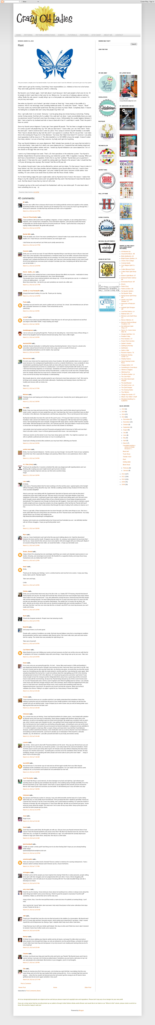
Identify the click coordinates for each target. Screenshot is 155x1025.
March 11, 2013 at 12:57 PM (31, 285)
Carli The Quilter (28, 778)
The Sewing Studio (127, 390)
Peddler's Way (125, 336)
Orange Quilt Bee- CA (128, 334)
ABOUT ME (108, 35)
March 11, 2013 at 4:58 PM (31, 528)
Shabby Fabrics (126, 359)
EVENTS (61, 35)
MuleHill (25, 627)
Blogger (81, 1010)
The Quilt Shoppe (126, 387)
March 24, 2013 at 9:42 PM (31, 930)
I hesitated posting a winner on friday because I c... (129, 447)
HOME (18, 35)
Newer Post (22, 987)
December (126, 419)
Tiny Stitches (125, 392)
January (126, 470)
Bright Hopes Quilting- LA (129, 258)
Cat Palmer (26, 650)
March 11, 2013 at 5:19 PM (31, 585)
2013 (123, 417)
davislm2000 (27, 343)
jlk (24, 202)
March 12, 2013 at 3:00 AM (31, 691)
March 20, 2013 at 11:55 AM (31, 910)
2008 (123, 484)
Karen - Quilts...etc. (29, 272)
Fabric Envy (125, 286)
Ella (24, 968)
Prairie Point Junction (127, 341)
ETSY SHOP (96, 35)
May (124, 438)
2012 (123, 474)
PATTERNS (28, 35)
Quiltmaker (124, 348)
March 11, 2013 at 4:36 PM (31, 475)
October (125, 424)
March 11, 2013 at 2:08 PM (31, 401)
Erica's (123, 284)
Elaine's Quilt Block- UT (128, 275)
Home (55, 987)
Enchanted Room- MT (128, 282)
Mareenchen (27, 358)
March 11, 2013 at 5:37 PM (31, 621)
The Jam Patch (125, 376)
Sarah (25, 827)
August (125, 430)
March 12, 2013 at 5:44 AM (31, 736)
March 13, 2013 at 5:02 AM (31, 821)
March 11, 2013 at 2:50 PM (31, 443)
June (125, 435)
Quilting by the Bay (127, 346)
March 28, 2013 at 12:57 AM (31, 979)
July (124, 432)
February (126, 468)
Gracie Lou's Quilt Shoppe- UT (126, 300)
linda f (25, 566)
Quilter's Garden (126, 343)
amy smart (26, 889)
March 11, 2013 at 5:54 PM (31, 643)
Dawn (25, 663)
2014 (123, 414)
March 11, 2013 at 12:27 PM (31, 211)
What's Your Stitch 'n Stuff (129, 397)
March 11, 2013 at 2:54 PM (31, 458)
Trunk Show (126, 454)
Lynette (25, 742)
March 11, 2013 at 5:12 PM (31, 560)
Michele (25, 394)
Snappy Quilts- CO (127, 365)
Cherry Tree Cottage (127, 261)
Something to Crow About (129, 367)
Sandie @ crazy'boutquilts (31, 291)
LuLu (24, 481)
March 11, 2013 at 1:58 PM (31, 324)
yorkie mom (27, 449)
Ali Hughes (26, 872)
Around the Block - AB (128, 254)
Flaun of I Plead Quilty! (30, 217)
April (124, 440)
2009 (123, 482)
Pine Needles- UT (126, 339)
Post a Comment (26, 983)
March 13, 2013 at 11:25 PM (31, 853)
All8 (24, 916)
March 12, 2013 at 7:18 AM (31, 757)
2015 (123, 411)
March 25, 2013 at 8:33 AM (31, 947)
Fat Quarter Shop (126, 293)
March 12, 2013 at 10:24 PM (31, 810)
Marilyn (25, 936)
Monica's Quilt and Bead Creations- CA (128, 323)
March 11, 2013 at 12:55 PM (31, 266)
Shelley (25, 591)
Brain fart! (126, 451)
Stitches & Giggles (127, 370)
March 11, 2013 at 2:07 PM (31, 388)
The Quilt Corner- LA (127, 385)
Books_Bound (27, 551)
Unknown (26, 714)
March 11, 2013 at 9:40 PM (31, 657)
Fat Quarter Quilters (127, 291)
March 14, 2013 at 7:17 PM (31, 866)
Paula (25, 302)
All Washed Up (125, 251)
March (125, 443)
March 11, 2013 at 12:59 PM (31, 296)
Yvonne (25, 697)
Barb (24, 616)
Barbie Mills (27, 234)
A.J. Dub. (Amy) (28, 464)
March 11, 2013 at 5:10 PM (31, 545)
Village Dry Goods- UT (128, 394)
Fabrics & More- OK (127, 289)
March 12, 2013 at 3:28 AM (31, 708)
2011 (123, 476)
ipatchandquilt (27, 844)
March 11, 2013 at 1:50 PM (31, 311)
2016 (123, 409)
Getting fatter (127, 462)
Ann (24, 407)
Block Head (126, 464)
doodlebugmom (28, 330)
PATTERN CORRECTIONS (45, 35)
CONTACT (119, 35)
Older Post (88, 987)
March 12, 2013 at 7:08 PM (31, 789)
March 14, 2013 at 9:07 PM (31, 883)
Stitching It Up (125, 372)
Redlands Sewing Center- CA (126, 355)
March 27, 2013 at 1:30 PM (31, 962)
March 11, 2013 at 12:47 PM (31, 245)
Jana (24, 816)
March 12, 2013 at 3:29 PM (31, 772)
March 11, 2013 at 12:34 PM (31, 228)
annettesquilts (27, 859)
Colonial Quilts (125, 263)
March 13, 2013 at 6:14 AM (31, 838)
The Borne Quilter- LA (128, 374)
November (126, 422)
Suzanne (26, 251)
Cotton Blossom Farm (128, 269)
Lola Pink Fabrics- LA (127, 311)
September (126, 427)
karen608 (26, 763)
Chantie (25, 953)
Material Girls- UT (126, 314)
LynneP (25, 317)
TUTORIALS (72, 35)
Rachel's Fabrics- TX (127, 352)
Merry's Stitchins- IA (127, 320)
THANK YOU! (127, 457)
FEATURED (84, 35)
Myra (24, 534)
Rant (124, 459)
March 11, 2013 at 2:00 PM (31, 337)
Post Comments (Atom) (33, 991)
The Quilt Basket (126, 383)
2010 (123, 479)
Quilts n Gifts (125, 350)
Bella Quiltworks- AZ (127, 256)
